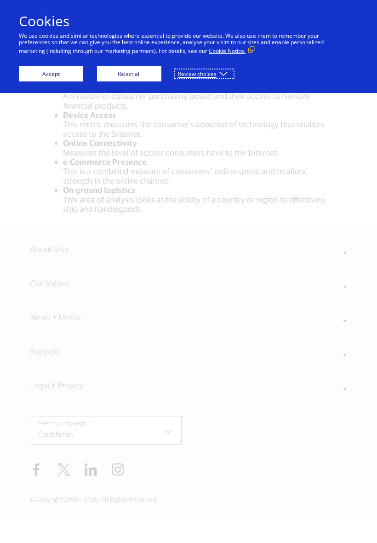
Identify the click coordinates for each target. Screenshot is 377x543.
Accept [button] (51, 74)
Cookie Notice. (227, 51)
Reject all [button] (129, 74)
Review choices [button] (197, 74)
